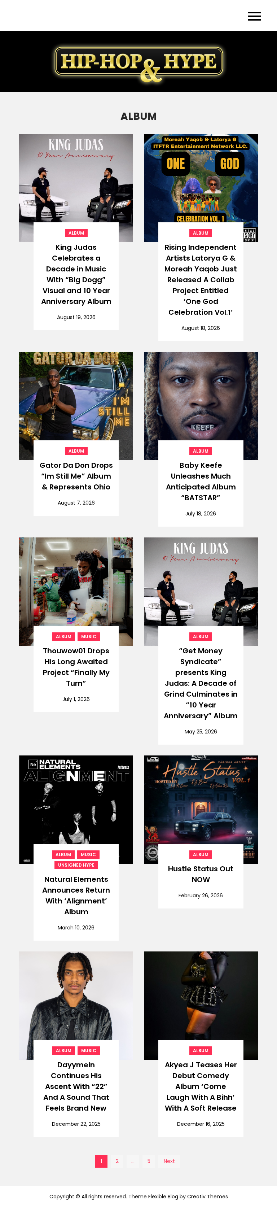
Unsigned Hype (76, 865)
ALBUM (76, 233)
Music (88, 636)
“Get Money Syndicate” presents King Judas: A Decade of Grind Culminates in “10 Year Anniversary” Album (201, 683)
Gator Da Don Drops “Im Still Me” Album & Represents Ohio (76, 476)
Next (169, 1161)
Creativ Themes (207, 1196)
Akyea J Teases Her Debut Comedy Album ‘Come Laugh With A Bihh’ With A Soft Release (201, 1086)
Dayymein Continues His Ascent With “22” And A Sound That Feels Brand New (76, 1086)
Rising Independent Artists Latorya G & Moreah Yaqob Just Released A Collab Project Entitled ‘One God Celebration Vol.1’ (200, 279)
